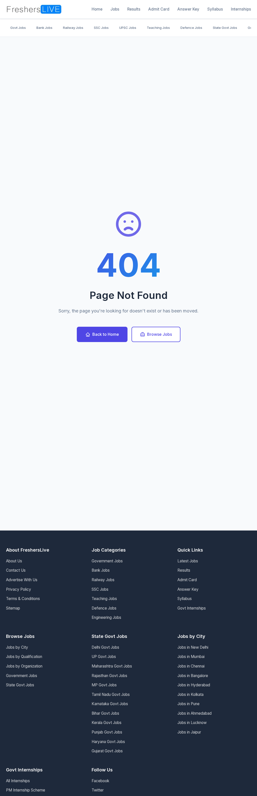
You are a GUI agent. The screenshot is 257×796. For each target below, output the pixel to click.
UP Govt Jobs (104, 656)
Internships (241, 9)
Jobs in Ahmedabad (194, 713)
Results (133, 9)
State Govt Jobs (225, 28)
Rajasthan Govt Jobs (109, 675)
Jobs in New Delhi (192, 647)
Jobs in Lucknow (192, 722)
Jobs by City (17, 647)
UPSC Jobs (127, 28)
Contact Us (16, 570)
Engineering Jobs (106, 617)
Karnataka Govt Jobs (110, 703)
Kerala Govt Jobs (106, 722)
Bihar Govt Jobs (105, 713)
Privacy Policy (18, 589)
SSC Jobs (101, 28)
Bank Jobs (44, 28)
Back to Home (105, 334)
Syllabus (215, 9)
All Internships (18, 780)
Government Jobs (107, 561)
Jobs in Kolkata (190, 694)
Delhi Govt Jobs (105, 647)
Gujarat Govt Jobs (107, 751)
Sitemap (13, 608)
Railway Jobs (73, 28)
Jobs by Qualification (24, 656)
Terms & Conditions (23, 598)
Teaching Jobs (158, 28)
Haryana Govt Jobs (108, 741)
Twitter (98, 790)
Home (97, 9)
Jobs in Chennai (191, 666)
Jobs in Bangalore (192, 675)
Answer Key (188, 9)
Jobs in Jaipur (189, 732)
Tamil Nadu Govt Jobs (111, 694)
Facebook (100, 780)
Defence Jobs (191, 28)
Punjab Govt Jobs (107, 732)
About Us (14, 561)
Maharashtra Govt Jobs (112, 666)
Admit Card (158, 9)
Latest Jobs (187, 561)
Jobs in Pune (188, 703)
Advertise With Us (21, 579)
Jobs (114, 9)
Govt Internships (191, 608)
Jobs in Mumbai (191, 656)
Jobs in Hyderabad (193, 685)
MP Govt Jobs (104, 685)
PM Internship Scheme (25, 790)
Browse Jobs (159, 334)
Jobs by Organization (24, 666)
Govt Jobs (18, 28)
